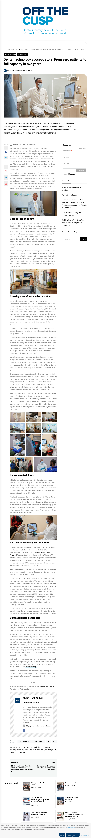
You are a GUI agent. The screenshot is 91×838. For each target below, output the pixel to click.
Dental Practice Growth (29, 747)
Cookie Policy (85, 835)
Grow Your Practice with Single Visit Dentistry (39, 813)
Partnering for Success (70, 195)
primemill (13, 752)
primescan (21, 752)
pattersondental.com (57, 43)
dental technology (44, 747)
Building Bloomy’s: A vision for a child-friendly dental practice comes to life (73, 222)
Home (27, 43)
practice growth (50, 750)
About (45, 43)
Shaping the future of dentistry (71, 798)
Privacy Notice (71, 827)
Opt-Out (69, 835)
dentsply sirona (15, 750)
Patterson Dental (13, 71)
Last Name (66, 163)
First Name (66, 157)
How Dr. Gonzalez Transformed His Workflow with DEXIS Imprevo (74, 814)
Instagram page (31, 667)
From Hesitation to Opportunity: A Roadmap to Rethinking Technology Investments (40, 800)
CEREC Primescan (36, 552)
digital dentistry (26, 750)
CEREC (18, 747)
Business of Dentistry (10, 54)
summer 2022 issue (47, 686)
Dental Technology (22, 54)
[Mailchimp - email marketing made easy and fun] (69, 175)
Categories (35, 43)
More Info (76, 835)
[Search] (86, 42)
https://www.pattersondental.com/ (38, 726)
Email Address (67, 150)
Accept (62, 835)
